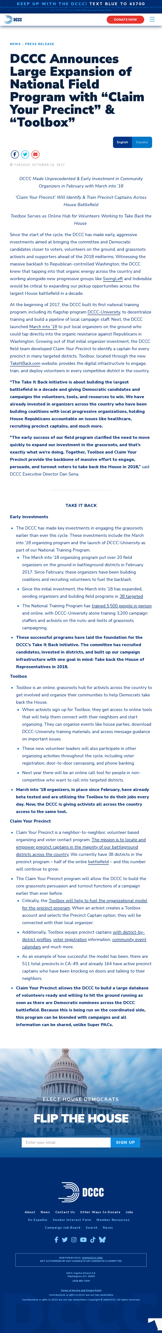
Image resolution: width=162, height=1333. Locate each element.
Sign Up (125, 1142)
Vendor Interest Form (72, 1220)
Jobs (129, 1212)
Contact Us (65, 1212)
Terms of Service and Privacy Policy (81, 1290)
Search (92, 1228)
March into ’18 (43, 327)
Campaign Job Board (63, 1228)
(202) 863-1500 (81, 1280)
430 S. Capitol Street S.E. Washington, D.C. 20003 (81, 1274)
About (30, 1212)
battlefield (98, 862)
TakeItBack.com (25, 363)
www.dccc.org (92, 1257)
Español (142, 142)
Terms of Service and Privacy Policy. (93, 10)
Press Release (39, 44)
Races (108, 1228)
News (15, 44)
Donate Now (125, 19)
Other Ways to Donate (100, 1212)
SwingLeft (113, 279)
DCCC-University (104, 312)
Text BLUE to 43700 (117, 4)
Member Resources (113, 1220)
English (122, 142)
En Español (38, 1220)
